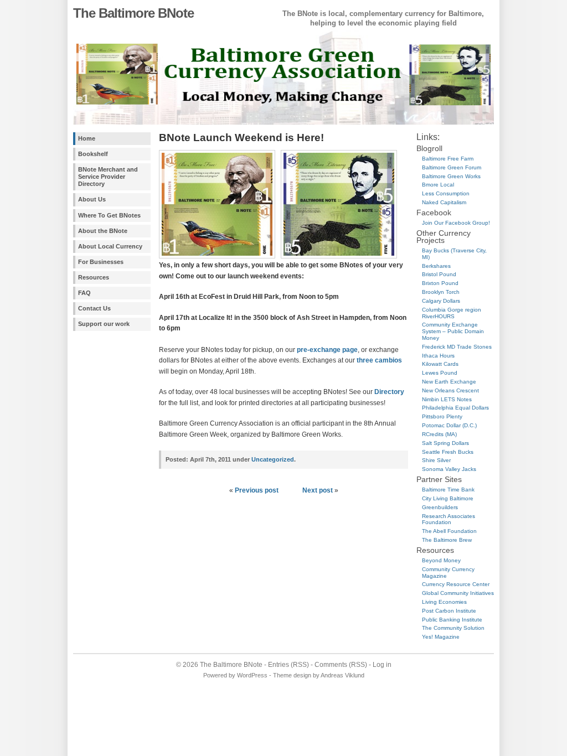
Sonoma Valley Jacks (449, 469)
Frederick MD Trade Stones (457, 347)
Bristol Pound (439, 274)
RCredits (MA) (439, 434)
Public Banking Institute (452, 620)
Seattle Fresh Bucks (447, 452)
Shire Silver (436, 460)
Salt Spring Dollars (445, 443)
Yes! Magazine (441, 637)
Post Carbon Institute (449, 611)
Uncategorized (272, 459)
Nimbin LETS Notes (447, 399)
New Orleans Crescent (450, 390)
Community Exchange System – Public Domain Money (453, 331)
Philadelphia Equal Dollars (455, 408)
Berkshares (436, 266)
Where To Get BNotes (109, 215)
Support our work (104, 323)
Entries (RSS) (288, 665)
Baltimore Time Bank (448, 489)
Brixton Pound (440, 283)
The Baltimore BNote (133, 13)
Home (86, 138)
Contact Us (94, 308)
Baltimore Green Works (451, 176)
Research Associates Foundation (448, 519)
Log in (382, 665)
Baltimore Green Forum (451, 167)
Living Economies (444, 602)
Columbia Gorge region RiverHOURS (451, 313)
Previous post (257, 490)
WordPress (252, 675)
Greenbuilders (440, 507)
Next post (317, 490)
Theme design (292, 675)
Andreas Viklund (342, 675)
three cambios (379, 360)
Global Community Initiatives (458, 593)
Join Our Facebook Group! (456, 223)
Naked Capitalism (444, 202)
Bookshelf (93, 154)
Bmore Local (438, 185)
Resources (93, 277)
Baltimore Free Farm (447, 159)
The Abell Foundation (449, 531)
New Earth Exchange (449, 382)
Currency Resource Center (455, 584)
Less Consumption (446, 193)
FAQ (84, 292)
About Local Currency (110, 246)
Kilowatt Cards (440, 364)
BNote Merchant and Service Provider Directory (108, 176)
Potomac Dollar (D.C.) (449, 425)
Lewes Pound (439, 373)
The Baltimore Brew (447, 540)
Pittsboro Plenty (442, 416)
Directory (389, 392)
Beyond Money (441, 560)
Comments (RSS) (341, 665)
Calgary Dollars (441, 301)
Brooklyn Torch (441, 292)
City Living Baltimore (447, 498)
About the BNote (102, 230)
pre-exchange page (327, 350)
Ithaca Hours (438, 356)
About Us (92, 199)
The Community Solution (453, 628)
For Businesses (100, 261)
